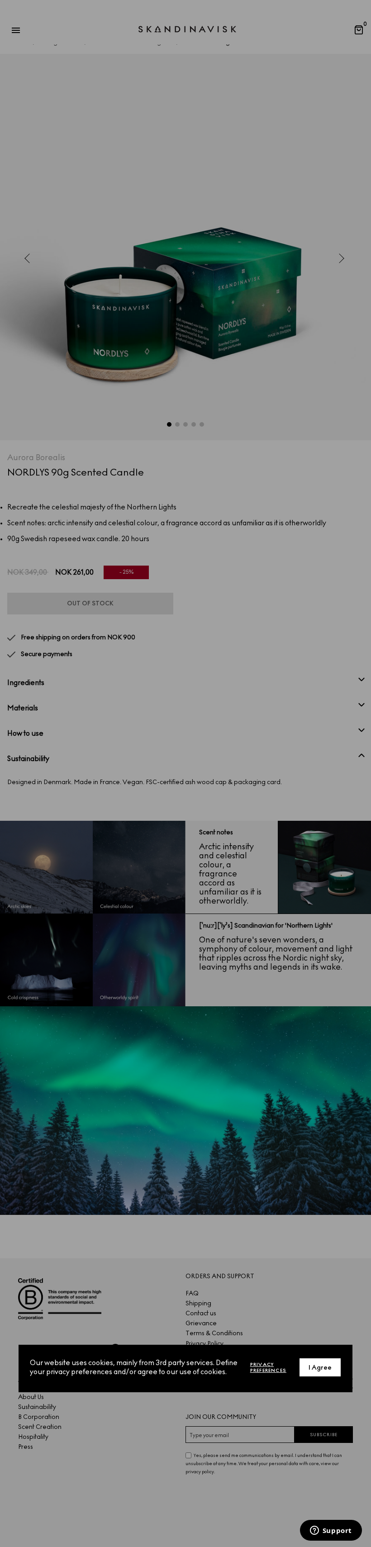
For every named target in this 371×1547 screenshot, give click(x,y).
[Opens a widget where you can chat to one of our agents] (331, 1531)
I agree (320, 1367)
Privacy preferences (268, 1367)
